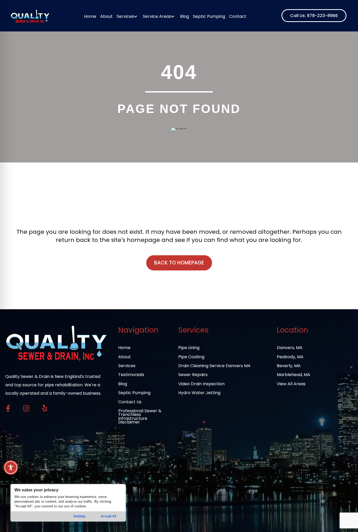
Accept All (108, 516)
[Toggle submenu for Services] (135, 16)
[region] (68, 503)
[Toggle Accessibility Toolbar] (11, 467)
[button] (313, 15)
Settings (79, 516)
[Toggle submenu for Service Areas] (172, 16)
